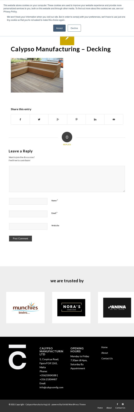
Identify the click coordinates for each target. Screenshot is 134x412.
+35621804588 (48, 375)
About (104, 352)
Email (54, 213)
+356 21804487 (48, 379)
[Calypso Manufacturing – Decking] (67, 38)
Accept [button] (59, 28)
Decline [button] (74, 28)
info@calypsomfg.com (51, 387)
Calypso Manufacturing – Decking (61, 49)
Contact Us (107, 358)
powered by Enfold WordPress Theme (69, 404)
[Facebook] (117, 404)
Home (104, 347)
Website (55, 225)
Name (54, 200)
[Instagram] (122, 404)
